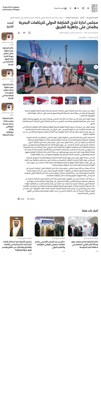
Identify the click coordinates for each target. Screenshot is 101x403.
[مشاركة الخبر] (29, 32)
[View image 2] (71, 100)
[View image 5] (28, 100)
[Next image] (19, 67)
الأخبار (82, 18)
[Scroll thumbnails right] (20, 101)
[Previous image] (96, 67)
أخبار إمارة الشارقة (72, 18)
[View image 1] (85, 100)
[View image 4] (42, 100)
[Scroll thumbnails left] (94, 101)
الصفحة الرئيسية (92, 18)
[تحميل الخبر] (19, 32)
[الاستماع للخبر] (24, 32)
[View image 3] (57, 100)
